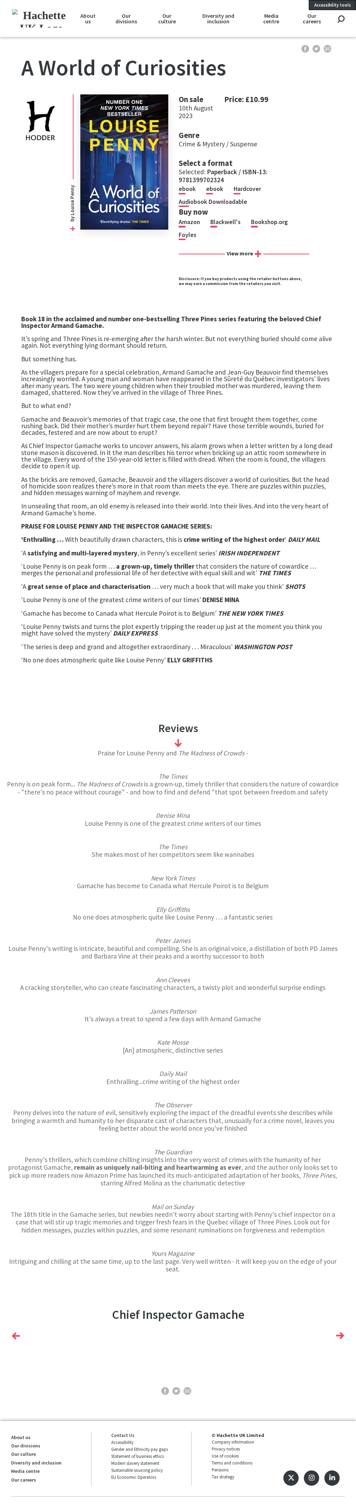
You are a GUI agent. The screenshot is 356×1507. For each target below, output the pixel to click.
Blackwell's (225, 222)
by (72, 218)
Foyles (187, 235)
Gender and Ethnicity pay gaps (139, 1449)
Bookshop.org (269, 222)
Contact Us (122, 1435)
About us (88, 18)
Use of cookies (225, 1456)
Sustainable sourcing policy (137, 1470)
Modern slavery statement (135, 1463)
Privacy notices (226, 1449)
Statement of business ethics (137, 1456)
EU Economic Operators (133, 1477)
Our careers (312, 18)
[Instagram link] (311, 1478)
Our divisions (126, 18)
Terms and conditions (232, 1463)
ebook (187, 189)
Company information (233, 1442)
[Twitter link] (291, 1478)
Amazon (189, 222)
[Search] (341, 19)
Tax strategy (223, 1476)
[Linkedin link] (332, 1478)
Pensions (220, 1470)
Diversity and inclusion (218, 18)
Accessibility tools (332, 5)
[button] (15, 1335)
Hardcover (247, 189)
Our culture (167, 18)
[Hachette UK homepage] (41, 18)
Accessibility (122, 1442)
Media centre (271, 18)
